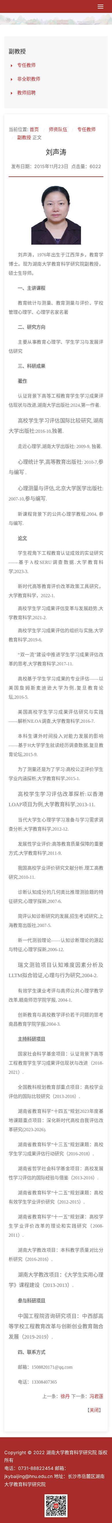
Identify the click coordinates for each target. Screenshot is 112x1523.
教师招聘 (26, 93)
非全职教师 (28, 79)
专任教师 (26, 65)
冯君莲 (96, 1396)
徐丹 (65, 1396)
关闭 (94, 1410)
